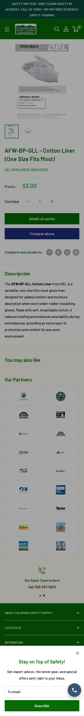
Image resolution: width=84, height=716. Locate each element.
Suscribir (42, 705)
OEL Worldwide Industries (26, 170)
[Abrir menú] (7, 29)
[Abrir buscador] (57, 29)
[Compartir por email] (76, 252)
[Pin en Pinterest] (58, 252)
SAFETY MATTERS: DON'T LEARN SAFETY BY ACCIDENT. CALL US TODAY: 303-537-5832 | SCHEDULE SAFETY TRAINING (42, 9)
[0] (75, 29)
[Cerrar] (77, 652)
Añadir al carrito (42, 218)
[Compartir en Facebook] (49, 252)
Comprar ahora (42, 233)
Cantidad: (12, 201)
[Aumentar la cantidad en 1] (52, 201)
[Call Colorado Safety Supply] (74, 690)
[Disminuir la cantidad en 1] (27, 201)
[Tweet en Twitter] (67, 252)
